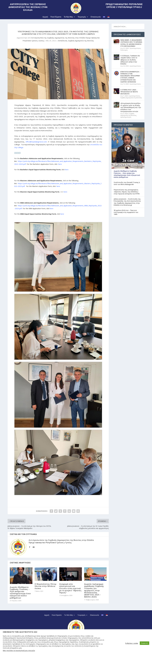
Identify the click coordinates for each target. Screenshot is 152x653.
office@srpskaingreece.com (36, 142)
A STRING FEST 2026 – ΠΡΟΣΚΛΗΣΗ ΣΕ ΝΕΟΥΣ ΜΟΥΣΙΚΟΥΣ (129, 92)
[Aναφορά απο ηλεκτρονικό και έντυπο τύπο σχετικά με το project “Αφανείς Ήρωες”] (70, 574)
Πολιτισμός (124, 50)
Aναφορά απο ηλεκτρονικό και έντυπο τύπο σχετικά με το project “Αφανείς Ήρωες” (70, 588)
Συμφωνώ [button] (144, 643)
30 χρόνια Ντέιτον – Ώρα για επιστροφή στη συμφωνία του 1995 (126, 212)
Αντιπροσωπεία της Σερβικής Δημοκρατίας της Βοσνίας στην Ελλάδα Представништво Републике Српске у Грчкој (61, 541)
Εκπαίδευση (62, 40)
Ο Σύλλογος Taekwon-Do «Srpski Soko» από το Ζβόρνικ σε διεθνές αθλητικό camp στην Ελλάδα (130, 60)
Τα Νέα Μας (68, 17)
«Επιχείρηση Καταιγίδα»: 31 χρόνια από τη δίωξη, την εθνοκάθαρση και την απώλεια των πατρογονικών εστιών (130, 107)
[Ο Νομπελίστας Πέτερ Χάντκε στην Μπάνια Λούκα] (46, 574)
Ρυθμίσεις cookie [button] (131, 643)
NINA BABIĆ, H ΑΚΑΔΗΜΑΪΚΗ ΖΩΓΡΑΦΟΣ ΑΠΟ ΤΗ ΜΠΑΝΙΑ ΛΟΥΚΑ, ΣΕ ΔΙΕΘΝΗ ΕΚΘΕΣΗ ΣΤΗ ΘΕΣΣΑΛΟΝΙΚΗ (131, 43)
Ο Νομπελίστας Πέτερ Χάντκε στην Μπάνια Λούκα (45, 586)
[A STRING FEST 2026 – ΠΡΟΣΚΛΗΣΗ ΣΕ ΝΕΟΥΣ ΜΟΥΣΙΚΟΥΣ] (116, 91)
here (60, 164)
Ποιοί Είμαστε (55, 17)
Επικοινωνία (96, 17)
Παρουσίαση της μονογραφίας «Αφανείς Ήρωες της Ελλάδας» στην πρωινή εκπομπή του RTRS (127, 192)
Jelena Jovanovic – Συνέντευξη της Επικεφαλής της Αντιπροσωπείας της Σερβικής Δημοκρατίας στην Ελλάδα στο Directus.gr (127, 202)
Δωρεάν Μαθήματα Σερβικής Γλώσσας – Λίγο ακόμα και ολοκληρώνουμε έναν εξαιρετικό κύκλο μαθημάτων (20, 592)
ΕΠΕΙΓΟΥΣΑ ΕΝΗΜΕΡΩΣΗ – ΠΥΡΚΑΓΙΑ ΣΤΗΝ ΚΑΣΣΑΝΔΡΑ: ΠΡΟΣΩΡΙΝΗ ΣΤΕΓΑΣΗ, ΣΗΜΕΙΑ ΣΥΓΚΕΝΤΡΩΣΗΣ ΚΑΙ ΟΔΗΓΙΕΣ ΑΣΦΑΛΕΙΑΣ (130, 77)
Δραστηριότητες (135, 48)
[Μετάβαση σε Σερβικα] (108, 17)
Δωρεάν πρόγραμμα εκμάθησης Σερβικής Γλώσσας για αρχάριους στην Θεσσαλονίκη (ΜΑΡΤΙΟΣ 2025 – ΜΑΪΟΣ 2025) (94, 590)
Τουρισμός (82, 17)
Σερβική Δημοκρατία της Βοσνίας (81, 40)
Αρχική (45, 17)
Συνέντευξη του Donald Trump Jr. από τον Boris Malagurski (127, 183)
